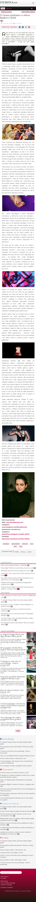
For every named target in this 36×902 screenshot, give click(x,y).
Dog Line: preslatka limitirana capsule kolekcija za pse (17, 756)
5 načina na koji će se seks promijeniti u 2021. (14, 772)
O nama (3, 878)
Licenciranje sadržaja (7, 883)
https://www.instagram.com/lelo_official (15, 534)
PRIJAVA (23, 551)
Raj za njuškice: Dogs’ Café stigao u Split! (13, 860)
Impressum (4, 876)
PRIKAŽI (17, 551)
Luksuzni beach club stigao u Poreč (11, 852)
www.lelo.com (15, 529)
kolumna (24, 544)
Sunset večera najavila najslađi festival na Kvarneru (16, 811)
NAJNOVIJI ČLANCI (6, 12)
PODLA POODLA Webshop (28, 12)
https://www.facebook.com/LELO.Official (16, 539)
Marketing (4, 881)
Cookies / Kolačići (6, 887)
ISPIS (30, 551)
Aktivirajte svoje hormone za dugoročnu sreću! (16, 571)
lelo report (6, 544)
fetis (15, 546)
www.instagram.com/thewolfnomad (14, 527)
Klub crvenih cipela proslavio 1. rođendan (14, 565)
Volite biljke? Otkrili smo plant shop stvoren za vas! (17, 568)
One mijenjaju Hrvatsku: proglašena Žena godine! (16, 766)
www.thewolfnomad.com (14, 522)
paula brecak (15, 544)
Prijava (2, 8)
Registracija (9, 8)
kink (32, 544)
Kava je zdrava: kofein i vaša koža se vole (13, 758)
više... (18, 731)
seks (21, 546)
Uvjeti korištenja (6, 885)
